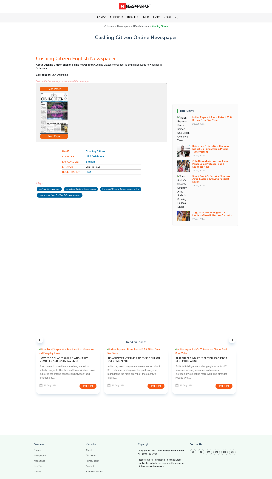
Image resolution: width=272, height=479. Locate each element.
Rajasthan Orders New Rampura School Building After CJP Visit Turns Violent (211, 149)
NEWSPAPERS (117, 17)
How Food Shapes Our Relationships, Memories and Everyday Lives (64, 359)
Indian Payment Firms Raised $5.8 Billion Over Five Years (212, 119)
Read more (88, 386)
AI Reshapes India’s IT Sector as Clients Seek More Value (201, 359)
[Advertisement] (110, 112)
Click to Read (93, 167)
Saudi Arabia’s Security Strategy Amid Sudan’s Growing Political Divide (211, 179)
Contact (90, 466)
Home (110, 26)
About (89, 450)
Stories (37, 450)
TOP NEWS (101, 17)
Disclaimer (91, 455)
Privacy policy (92, 461)
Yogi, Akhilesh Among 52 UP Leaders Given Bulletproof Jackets (212, 214)
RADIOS (156, 17)
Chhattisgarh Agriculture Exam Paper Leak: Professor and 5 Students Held (210, 164)
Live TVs (38, 466)
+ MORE (167, 17)
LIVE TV (145, 17)
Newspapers (123, 26)
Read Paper (54, 89)
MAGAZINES (132, 17)
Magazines (39, 461)
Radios (37, 471)
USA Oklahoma (141, 26)
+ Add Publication (94, 471)
